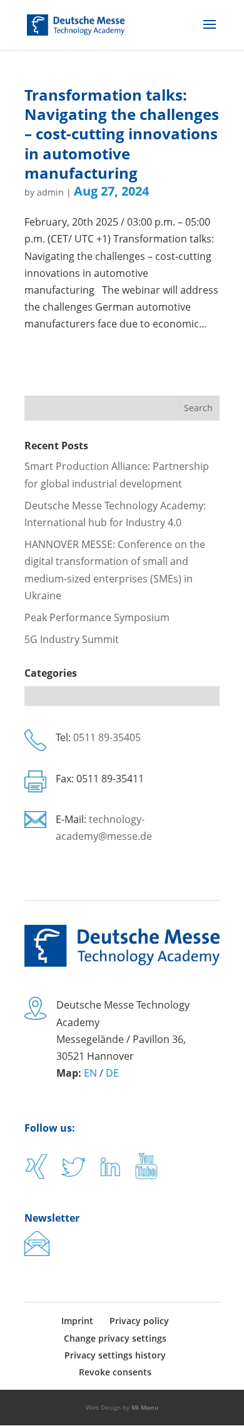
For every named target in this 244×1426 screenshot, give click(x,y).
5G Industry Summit (71, 639)
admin (50, 192)
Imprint (77, 1321)
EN (90, 1073)
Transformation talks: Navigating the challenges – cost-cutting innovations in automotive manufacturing (121, 133)
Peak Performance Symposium (97, 617)
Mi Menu (145, 1407)
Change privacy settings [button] (115, 1338)
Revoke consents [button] (115, 1372)
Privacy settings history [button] (115, 1355)
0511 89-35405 (107, 737)
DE (112, 1073)
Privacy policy (139, 1321)
